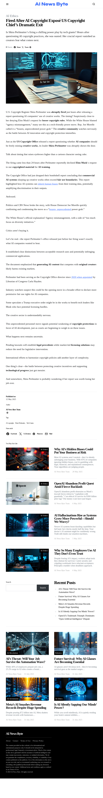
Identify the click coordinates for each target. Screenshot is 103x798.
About (8, 741)
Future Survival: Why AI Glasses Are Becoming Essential (74, 598)
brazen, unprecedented (60, 209)
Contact (15, 741)
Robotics (58, 653)
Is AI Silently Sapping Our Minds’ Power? (76, 611)
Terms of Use (26, 741)
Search (8, 582)
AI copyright (10, 423)
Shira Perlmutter (20, 423)
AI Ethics (12, 16)
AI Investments (13, 699)
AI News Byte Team (13, 410)
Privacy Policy (38, 741)
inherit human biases (48, 184)
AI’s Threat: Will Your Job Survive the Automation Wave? (74, 590)
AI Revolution (12, 653)
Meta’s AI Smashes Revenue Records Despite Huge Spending (74, 605)
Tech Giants (30, 423)
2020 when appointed (81, 277)
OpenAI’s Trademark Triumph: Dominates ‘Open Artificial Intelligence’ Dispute (76, 617)
